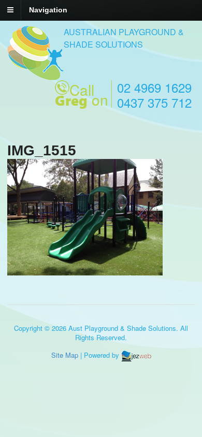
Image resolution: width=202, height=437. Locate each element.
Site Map (64, 355)
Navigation (48, 10)
